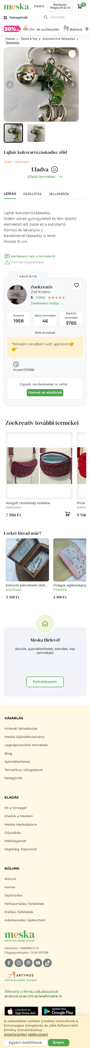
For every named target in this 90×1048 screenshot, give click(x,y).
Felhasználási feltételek (24, 904)
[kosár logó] (80, 6)
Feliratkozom (45, 682)
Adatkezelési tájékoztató (25, 920)
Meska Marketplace (20, 824)
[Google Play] (21, 1011)
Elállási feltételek (18, 912)
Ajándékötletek (17, 762)
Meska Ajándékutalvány (24, 737)
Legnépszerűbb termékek (26, 745)
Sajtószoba (13, 895)
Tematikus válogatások (23, 770)
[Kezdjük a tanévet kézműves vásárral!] (12, 28)
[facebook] (8, 963)
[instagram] (18, 963)
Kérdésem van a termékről (33, 256)
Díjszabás (12, 833)
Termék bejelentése (27, 262)
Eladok (39, 6)
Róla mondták (45, 332)
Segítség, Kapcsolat (20, 849)
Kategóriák (13, 778)
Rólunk (10, 879)
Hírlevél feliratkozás (21, 728)
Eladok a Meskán (18, 816)
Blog (8, 753)
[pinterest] (28, 963)
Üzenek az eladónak (45, 392)
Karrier (10, 887)
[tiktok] (47, 963)
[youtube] (38, 963)
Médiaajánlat (15, 841)
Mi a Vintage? (15, 808)
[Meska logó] (16, 6)
